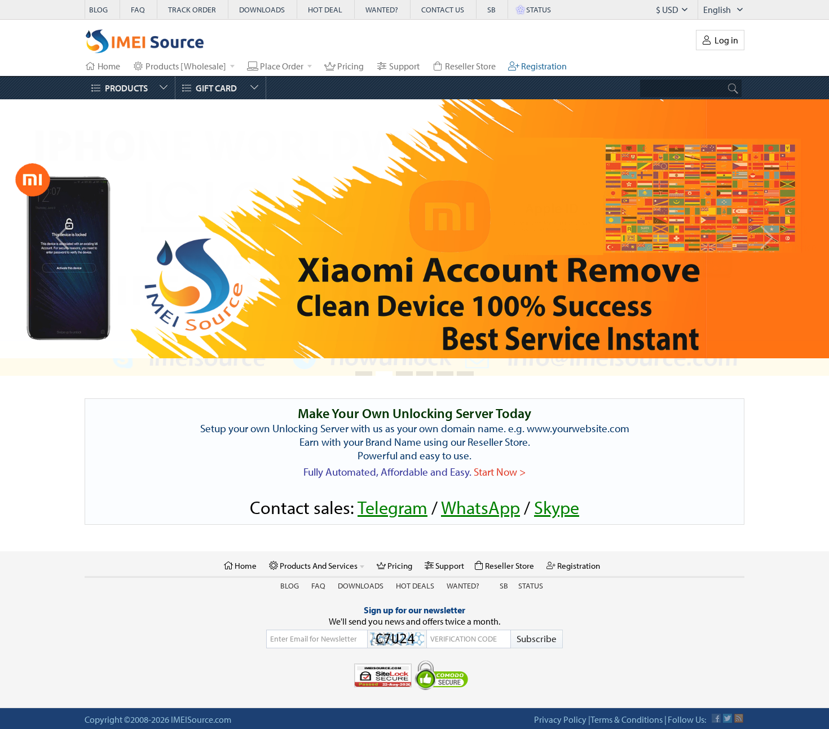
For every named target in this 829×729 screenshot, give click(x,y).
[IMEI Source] (145, 44)
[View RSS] (738, 700)
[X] (727, 700)
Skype (556, 489)
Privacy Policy (560, 702)
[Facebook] (716, 700)
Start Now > (500, 454)
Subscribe (537, 621)
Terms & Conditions (626, 702)
